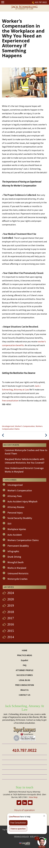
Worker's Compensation (25, 426)
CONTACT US (24, 695)
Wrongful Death (15, 562)
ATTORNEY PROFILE (24, 670)
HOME (24, 650)
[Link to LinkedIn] (24, 802)
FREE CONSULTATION (24, 685)
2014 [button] (10, 637)
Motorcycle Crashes (17, 578)
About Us (24, 690)
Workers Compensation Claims (23, 540)
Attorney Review (15, 507)
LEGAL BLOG (24, 680)
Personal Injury (15, 512)
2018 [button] (10, 612)
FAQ (24, 665)
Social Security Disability (19, 518)
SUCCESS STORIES (24, 675)
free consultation (10, 400)
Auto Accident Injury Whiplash (22, 501)
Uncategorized (8, 426)
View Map (33, 797)
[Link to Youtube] (30, 802)
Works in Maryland (16, 567)
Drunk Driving (14, 556)
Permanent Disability (18, 545)
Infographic (13, 551)
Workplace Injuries (16, 529)
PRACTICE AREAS (24, 655)
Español (24, 660)
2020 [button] (10, 599)
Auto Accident (14, 534)
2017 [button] (10, 618)
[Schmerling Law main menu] (2, 2)
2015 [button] (10, 631)
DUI (9, 523)
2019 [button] (10, 605)
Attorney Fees (14, 496)
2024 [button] (10, 593)
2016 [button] (10, 624)
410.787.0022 (41, 2)
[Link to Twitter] (19, 802)
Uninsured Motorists (17, 573)
